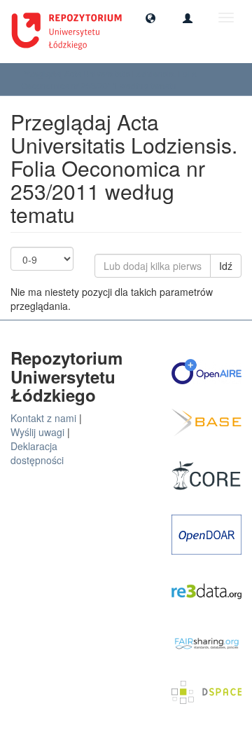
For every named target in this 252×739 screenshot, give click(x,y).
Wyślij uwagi (37, 432)
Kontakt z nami (43, 418)
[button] (150, 17)
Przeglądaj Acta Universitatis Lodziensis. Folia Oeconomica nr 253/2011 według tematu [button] (109, 79)
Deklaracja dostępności (37, 453)
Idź (225, 266)
